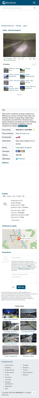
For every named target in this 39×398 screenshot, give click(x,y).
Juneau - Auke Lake (14, 80)
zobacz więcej (15, 220)
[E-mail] (24, 151)
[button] (30, 58)
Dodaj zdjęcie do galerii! (24, 147)
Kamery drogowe (22, 126)
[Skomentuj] (19, 58)
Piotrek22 (21, 159)
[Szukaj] (35, 8)
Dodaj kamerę (9, 370)
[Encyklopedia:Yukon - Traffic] (19, 137)
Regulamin (8, 386)
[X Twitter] (19, 151)
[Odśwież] (23, 196)
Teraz (4, 196)
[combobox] (20, 8)
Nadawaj (8, 368)
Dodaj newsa (9, 372)
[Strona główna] (9, 3)
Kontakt (25, 365)
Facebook (8, 377)
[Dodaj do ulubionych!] (22, 58)
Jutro (13, 196)
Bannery (25, 375)
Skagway (27, 68)
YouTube (8, 380)
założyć (29, 266)
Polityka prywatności (9, 383)
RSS (6, 389)
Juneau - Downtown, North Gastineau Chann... (14, 88)
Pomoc (25, 370)
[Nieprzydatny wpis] (14, 58)
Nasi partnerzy (28, 372)
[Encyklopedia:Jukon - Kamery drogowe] (17, 137)
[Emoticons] (13, 287)
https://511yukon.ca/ (23, 133)
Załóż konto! (9, 365)
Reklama (26, 368)
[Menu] (34, 2)
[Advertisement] (20, 101)
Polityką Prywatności (24, 269)
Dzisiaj (9, 196)
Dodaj (22, 287)
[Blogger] (21, 151)
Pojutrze (19, 196)
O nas (7, 375)
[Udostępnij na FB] (17, 151)
